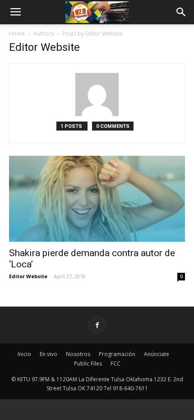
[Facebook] (97, 325)
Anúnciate (156, 354)
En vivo (48, 354)
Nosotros (78, 354)
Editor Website (28, 276)
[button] (181, 12)
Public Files (88, 363)
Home (17, 33)
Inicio (24, 354)
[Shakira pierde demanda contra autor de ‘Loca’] (97, 199)
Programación (117, 354)
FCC (115, 363)
